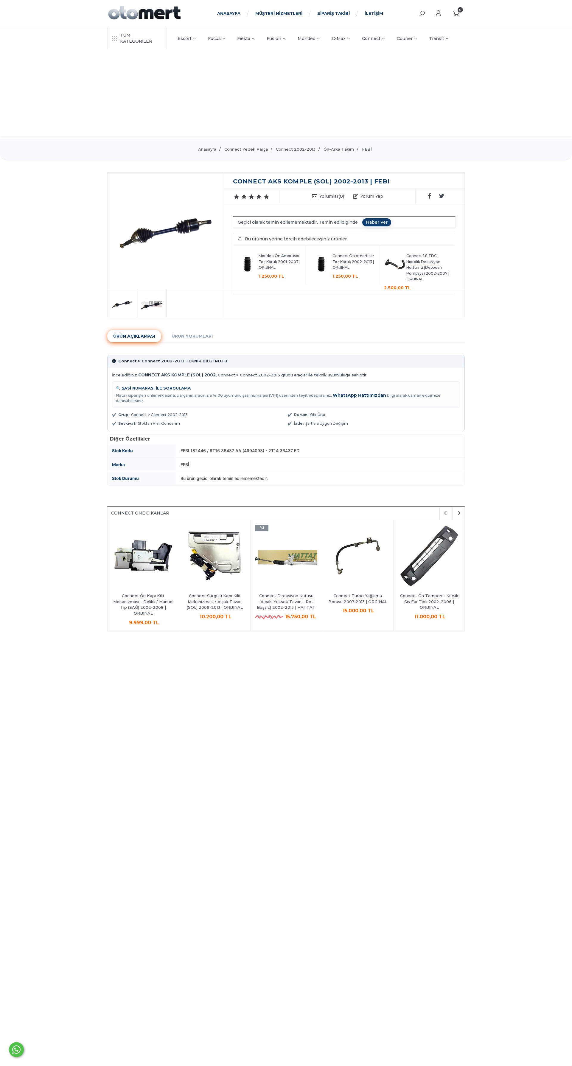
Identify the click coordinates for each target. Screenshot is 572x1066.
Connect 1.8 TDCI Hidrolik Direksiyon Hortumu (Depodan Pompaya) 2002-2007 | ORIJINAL (427, 267)
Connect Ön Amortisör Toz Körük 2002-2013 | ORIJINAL (353, 262)
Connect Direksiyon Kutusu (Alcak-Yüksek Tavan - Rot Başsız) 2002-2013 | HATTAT (286, 601)
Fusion (274, 38)
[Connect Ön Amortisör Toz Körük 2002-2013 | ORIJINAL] (321, 265)
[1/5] (236, 196)
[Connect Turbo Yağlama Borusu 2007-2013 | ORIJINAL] (358, 557)
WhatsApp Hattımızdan (359, 395)
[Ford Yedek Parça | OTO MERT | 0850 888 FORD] (144, 18)
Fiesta (243, 38)
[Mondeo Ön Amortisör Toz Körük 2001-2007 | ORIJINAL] (247, 265)
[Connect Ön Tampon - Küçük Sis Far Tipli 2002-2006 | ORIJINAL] (429, 557)
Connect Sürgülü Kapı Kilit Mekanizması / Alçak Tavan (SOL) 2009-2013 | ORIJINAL (215, 601)
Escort (185, 38)
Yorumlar (331, 196)
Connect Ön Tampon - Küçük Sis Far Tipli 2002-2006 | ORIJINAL (429, 601)
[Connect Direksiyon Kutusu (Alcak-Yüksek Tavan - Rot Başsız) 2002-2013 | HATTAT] (286, 557)
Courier (405, 38)
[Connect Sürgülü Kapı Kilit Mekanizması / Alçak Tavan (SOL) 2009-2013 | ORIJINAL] (215, 557)
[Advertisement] (286, 94)
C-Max (339, 38)
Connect (371, 38)
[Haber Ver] (376, 222)
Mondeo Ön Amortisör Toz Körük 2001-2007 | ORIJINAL (279, 262)
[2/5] (240, 196)
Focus (214, 38)
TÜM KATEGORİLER (136, 38)
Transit (436, 38)
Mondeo (306, 38)
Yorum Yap (371, 196)
